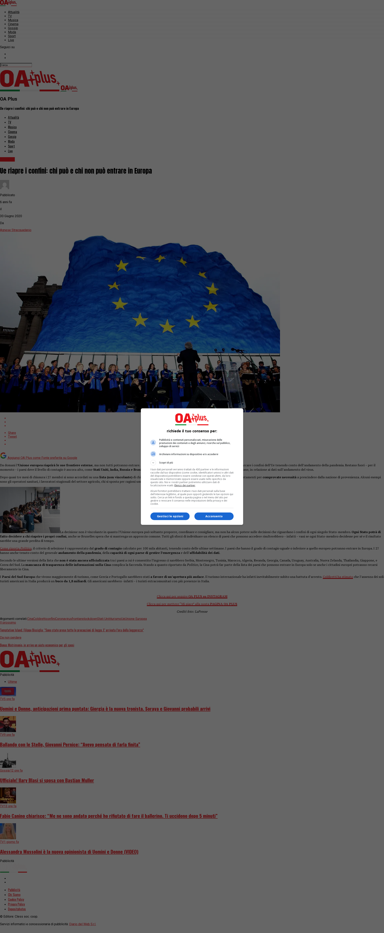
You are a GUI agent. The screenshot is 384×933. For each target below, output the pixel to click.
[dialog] (192, 466)
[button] (192, 463)
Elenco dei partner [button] (184, 485)
